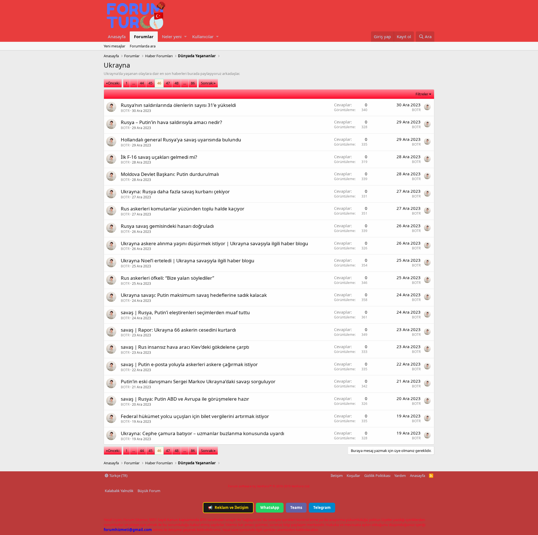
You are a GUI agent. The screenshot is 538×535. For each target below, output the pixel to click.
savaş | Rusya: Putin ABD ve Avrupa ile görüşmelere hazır (185, 399)
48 (176, 83)
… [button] (133, 83)
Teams (296, 507)
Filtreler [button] (422, 94)
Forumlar (144, 36)
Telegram (322, 507)
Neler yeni (172, 36)
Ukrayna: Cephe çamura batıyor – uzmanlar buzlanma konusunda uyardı (202, 433)
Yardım (400, 475)
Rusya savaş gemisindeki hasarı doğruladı (167, 226)
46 (159, 83)
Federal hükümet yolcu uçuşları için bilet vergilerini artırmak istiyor (195, 416)
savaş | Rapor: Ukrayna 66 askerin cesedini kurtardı (178, 330)
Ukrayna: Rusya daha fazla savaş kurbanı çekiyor (175, 191)
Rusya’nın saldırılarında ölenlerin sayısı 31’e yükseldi (178, 105)
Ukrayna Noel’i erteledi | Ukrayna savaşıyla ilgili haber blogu (187, 260)
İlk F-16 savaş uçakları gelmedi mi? (159, 157)
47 (168, 83)
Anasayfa (117, 36)
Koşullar (353, 475)
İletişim (337, 475)
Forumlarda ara (143, 46)
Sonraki (207, 83)
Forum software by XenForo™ (269, 486)
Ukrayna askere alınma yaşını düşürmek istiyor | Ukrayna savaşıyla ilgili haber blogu (214, 243)
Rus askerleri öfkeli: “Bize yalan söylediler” (167, 278)
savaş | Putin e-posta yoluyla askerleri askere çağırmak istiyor (189, 364)
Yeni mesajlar (114, 46)
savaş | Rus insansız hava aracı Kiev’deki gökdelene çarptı (185, 347)
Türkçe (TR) (117, 475)
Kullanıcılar (203, 36)
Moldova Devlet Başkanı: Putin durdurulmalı (170, 174)
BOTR (125, 110)
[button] (185, 36)
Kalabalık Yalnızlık (119, 490)
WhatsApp (269, 507)
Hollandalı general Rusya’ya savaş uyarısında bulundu (181, 139)
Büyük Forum (149, 490)
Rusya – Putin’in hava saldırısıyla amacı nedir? (171, 122)
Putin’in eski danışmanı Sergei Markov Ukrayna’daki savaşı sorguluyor (198, 381)
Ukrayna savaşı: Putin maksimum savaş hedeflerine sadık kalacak (194, 295)
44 (142, 83)
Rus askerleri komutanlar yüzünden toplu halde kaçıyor (182, 208)
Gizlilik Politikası (377, 475)
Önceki (113, 83)
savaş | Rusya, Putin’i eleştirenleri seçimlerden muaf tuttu (185, 312)
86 (193, 83)
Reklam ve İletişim (228, 507)
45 (150, 83)
